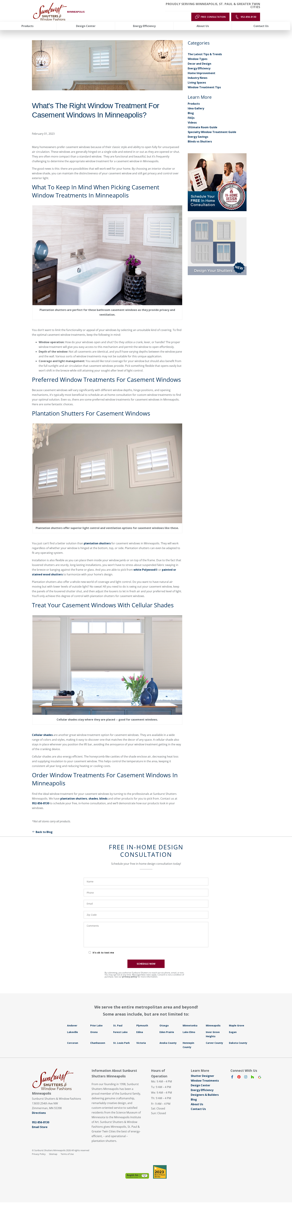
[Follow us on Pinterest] (239, 1077)
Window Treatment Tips (204, 87)
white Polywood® (145, 570)
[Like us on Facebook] (232, 1077)
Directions (39, 1113)
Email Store (39, 1127)
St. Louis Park (121, 1042)
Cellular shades (42, 735)
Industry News (197, 78)
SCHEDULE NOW (146, 963)
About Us (197, 1104)
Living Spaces (197, 82)
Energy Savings (198, 137)
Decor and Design (199, 63)
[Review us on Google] (259, 1077)
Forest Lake (120, 1032)
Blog (191, 113)
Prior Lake (96, 1025)
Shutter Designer (202, 1076)
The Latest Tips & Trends (205, 54)
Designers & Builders (205, 1095)
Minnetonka (190, 1025)
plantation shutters (97, 543)
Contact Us (198, 1109)
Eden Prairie (167, 1032)
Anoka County (168, 1042)
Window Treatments (205, 1080)
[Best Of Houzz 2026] (160, 1172)
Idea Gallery (196, 108)
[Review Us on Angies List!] (137, 1176)
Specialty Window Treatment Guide (212, 132)
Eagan (233, 1032)
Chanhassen (97, 1042)
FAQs (191, 118)
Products (194, 103)
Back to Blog (44, 832)
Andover (72, 1025)
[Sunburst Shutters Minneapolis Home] (50, 12)
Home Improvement (201, 73)
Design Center (200, 1085)
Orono (94, 1032)
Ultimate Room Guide (202, 127)
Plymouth (142, 1025)
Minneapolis (213, 1025)
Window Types (197, 59)
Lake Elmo (189, 1032)
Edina (139, 1032)
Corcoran (72, 1042)
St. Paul (117, 1025)
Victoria (141, 1042)
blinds (103, 798)
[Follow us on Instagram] (245, 1077)
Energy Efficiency (199, 68)
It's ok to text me (103, 952)
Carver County (214, 1042)
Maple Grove (236, 1025)
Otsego (164, 1025)
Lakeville (72, 1032)
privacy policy (129, 976)
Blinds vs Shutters (200, 141)
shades (93, 798)
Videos (192, 122)
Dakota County (238, 1042)
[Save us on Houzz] (252, 1077)
